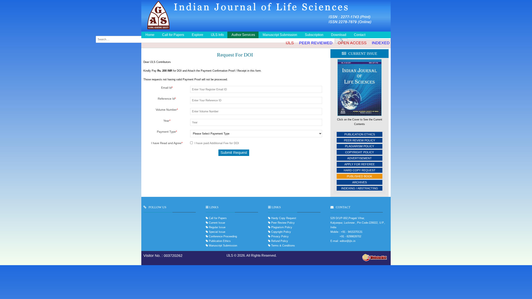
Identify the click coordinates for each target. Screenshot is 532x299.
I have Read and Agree (166, 143)
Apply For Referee (359, 164)
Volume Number (167, 109)
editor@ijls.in (347, 241)
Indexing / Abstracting (359, 188)
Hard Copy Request (360, 170)
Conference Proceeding (223, 236)
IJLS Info (217, 35)
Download (338, 35)
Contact (359, 35)
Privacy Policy (279, 236)
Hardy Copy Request (283, 218)
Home (149, 35)
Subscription (314, 35)
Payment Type (167, 131)
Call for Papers (173, 35)
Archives (359, 182)
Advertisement (359, 158)
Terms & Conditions (282, 245)
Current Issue (217, 222)
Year (166, 120)
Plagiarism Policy (359, 146)
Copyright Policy (359, 152)
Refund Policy (279, 241)
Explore (197, 35)
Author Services (243, 35)
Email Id (167, 87)
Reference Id (167, 98)
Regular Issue (217, 227)
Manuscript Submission (280, 35)
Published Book (359, 176)
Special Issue (217, 231)
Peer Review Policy (359, 140)
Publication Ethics (359, 134)
